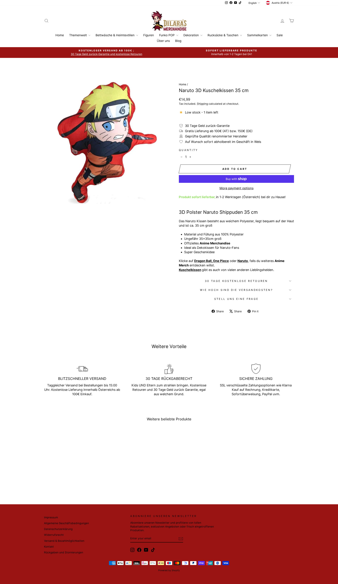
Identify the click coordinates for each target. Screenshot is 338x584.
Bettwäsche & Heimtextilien (115, 35)
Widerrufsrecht (54, 534)
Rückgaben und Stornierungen (63, 552)
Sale (280, 35)
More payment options (237, 188)
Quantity (188, 150)
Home (59, 35)
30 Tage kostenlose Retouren (236, 280)
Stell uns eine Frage (236, 298)
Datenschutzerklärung (58, 529)
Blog (178, 41)
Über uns (163, 41)
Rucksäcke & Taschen (223, 35)
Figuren (148, 35)
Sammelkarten (258, 35)
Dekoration (191, 35)
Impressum (51, 517)
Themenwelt (78, 35)
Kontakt (49, 546)
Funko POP (167, 35)
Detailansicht (73, 470)
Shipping (202, 103)
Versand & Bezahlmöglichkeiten (64, 540)
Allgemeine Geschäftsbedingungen (66, 523)
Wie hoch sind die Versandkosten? (236, 289)
